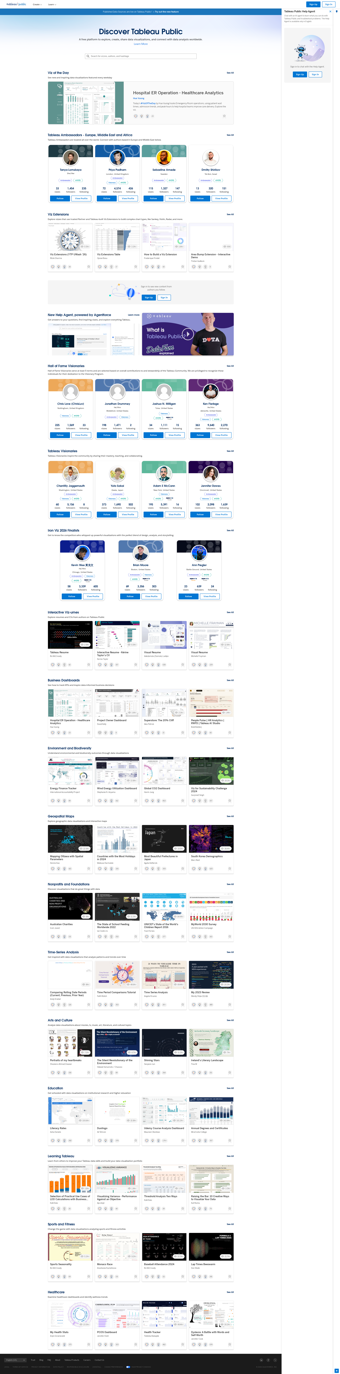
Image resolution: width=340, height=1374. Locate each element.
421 (70, 869)
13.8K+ (133, 781)
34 (70, 267)
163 (211, 937)
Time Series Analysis (156, 992)
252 (117, 937)
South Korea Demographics (207, 856)
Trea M (194, 1064)
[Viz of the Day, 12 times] (217, 498)
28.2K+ (133, 848)
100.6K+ (85, 1120)
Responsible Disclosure (78, 1367)
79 (211, 1209)
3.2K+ (133, 247)
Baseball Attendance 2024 (159, 1264)
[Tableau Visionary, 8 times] (65, 498)
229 (211, 665)
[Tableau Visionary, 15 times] (124, 417)
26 (70, 1209)
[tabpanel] (307, 691)
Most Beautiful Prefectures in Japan (161, 858)
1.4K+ (228, 712)
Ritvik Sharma (56, 258)
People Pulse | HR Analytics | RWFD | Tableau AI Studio (207, 722)
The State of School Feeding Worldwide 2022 (113, 926)
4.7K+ (133, 1052)
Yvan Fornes (149, 931)
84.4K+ (180, 916)
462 (164, 1345)
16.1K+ (227, 781)
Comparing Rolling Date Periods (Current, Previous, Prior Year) (68, 994)
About (57, 1360)
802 (164, 801)
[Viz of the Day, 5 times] (171, 180)
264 (164, 1073)
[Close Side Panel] (330, 11)
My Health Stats (59, 1332)
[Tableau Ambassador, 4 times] (76, 576)
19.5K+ (180, 848)
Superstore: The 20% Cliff (159, 720)
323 (117, 1345)
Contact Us (99, 1360)
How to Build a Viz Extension (160, 254)
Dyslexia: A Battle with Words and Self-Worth (210, 1334)
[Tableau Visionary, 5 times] (148, 575)
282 (70, 1141)
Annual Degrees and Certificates (209, 1128)
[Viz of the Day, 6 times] (123, 182)
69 (70, 1277)
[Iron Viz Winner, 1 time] (193, 579)
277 (164, 937)
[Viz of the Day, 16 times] (158, 498)
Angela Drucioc (150, 996)
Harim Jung (149, 792)
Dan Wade (195, 1268)
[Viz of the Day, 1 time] (123, 498)
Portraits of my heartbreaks (65, 1060)
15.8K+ (133, 1120)
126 (70, 1005)
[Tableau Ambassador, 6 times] (117, 178)
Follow (60, 198)
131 (70, 937)
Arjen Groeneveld (57, 1336)
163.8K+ (227, 1120)
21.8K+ (227, 916)
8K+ (87, 984)
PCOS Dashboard (107, 1332)
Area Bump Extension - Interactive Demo (210, 256)
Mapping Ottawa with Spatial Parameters (66, 858)
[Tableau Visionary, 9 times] (205, 419)
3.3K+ (227, 1188)
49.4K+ (180, 1324)
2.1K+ (181, 712)
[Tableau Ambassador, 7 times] (211, 415)
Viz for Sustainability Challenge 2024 (209, 790)
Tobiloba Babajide (151, 1336)
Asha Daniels (55, 1132)
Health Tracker (152, 1332)
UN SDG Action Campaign (202, 928)
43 (164, 267)
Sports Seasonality (61, 1264)
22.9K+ (86, 848)
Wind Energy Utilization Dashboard (117, 788)
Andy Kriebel (55, 999)
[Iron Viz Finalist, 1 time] (169, 418)
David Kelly (101, 724)
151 (211, 1073)
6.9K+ (133, 645)
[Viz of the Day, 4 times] (206, 575)
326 (117, 869)
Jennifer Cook (197, 1339)
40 (117, 1209)
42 (70, 665)
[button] (261, 1360)
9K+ (87, 916)
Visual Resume (152, 652)
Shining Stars (152, 1060)
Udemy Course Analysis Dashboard (164, 1128)
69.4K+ (180, 984)
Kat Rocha (195, 1203)
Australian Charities (61, 924)
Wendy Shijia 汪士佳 (199, 996)
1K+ (119, 120)
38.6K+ (180, 781)
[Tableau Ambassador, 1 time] (65, 180)
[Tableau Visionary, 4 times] (112, 182)
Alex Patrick (149, 724)
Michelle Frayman (198, 656)
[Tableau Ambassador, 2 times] (194, 575)
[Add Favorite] (224, 116)
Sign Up (313, 4)
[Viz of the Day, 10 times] (76, 416)
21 (163, 733)
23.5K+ (86, 1324)
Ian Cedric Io (102, 931)
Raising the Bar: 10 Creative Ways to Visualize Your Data (210, 1198)
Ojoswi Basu (102, 258)
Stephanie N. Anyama (106, 792)
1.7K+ (165, 1141)
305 (164, 869)
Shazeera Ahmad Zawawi (61, 1064)
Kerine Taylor (102, 659)
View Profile (81, 198)
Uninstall (96, 1367)
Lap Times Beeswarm (203, 1264)
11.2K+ (180, 1052)
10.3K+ (180, 1256)
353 (117, 1005)
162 (117, 801)
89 (70, 801)
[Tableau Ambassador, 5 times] (211, 494)
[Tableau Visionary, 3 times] (112, 498)
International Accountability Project (65, 792)
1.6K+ (181, 247)
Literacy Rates (58, 1128)
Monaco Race (104, 1264)
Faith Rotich (102, 996)
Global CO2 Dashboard (157, 788)
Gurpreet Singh (197, 795)
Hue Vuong (54, 727)
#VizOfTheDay (148, 103)
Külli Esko (54, 1203)
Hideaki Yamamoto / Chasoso (109, 1067)
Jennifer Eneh (103, 1336)
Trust (33, 1360)
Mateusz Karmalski (105, 863)
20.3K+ (227, 984)
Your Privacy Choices (141, 1367)
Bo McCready (56, 656)
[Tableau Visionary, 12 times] (65, 416)
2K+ (164, 1005)
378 (117, 1141)
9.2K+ (133, 1256)
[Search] (88, 56)
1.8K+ (134, 1188)
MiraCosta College (199, 1132)
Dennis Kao (55, 863)
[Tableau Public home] (16, 4)
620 (211, 869)
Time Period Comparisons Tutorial (116, 992)
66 (211, 733)
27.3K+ (133, 1324)
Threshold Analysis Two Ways (160, 1196)
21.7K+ (227, 1256)
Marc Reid (195, 860)
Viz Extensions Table (108, 254)
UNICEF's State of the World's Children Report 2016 (161, 926)
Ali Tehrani (101, 1132)
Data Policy (58, 1367)
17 (116, 267)
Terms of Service (20, 1367)
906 (228, 247)
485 (211, 1005)
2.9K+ (86, 645)
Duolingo (102, 1128)
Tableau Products (71, 1360)
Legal (6, 1367)
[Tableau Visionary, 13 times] (164, 413)
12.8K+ (227, 645)
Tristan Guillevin (197, 261)
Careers (86, 1360)
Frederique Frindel (152, 258)
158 (70, 1073)
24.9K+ (180, 645)
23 (153, 116)
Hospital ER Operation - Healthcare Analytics (70, 722)
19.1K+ (86, 781)
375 (70, 1345)
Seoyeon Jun (149, 1064)
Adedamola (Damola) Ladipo (156, 656)
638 (164, 665)
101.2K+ (180, 1120)
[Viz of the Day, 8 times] (78, 180)
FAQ (49, 1360)
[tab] (337, 12)
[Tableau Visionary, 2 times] (205, 498)
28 (164, 1209)
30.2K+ (227, 1324)
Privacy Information (40, 1367)
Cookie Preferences (114, 1367)
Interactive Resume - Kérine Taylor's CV (112, 654)
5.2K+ (86, 1256)
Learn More (141, 44)
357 (211, 1141)
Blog (41, 1360)
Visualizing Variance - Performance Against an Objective (117, 1198)
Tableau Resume (59, 652)
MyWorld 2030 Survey (203, 924)
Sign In (328, 4)
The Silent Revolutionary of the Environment (114, 1062)
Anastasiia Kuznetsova (106, 1268)
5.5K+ (86, 247)
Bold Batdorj (196, 727)
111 (164, 1277)
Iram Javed (55, 928)
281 (211, 1277)
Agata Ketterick (150, 863)
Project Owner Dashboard (111, 720)
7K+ (228, 1052)
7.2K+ (87, 1052)
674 (211, 1345)
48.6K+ (133, 984)
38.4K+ (227, 848)
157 (117, 665)
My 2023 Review (200, 992)
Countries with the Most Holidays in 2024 (116, 858)
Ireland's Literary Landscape (207, 1060)
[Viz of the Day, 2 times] (218, 180)
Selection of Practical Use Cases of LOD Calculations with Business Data (70, 1198)
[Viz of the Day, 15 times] (135, 579)
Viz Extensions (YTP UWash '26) (68, 254)
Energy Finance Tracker (63, 788)
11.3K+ (133, 916)
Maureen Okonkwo (152, 1132)
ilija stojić (101, 1203)
